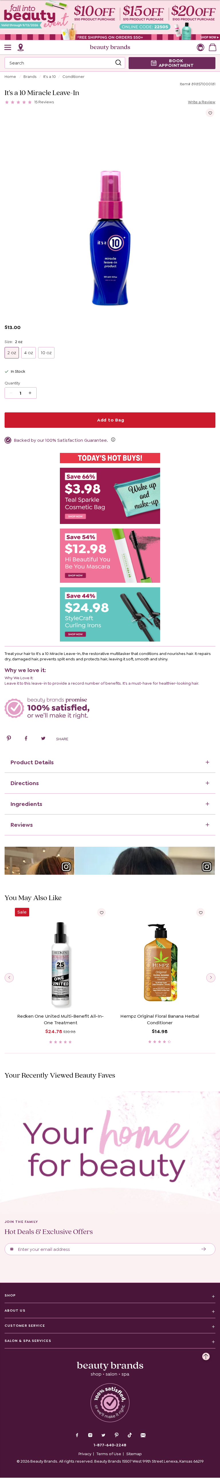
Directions (24, 783)
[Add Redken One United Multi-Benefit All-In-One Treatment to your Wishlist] (101, 912)
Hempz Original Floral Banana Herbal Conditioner (159, 1019)
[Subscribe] (203, 1249)
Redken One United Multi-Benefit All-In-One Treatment (60, 1019)
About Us (15, 1310)
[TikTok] (129, 1435)
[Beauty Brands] (110, 47)
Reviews (21, 824)
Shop (10, 1295)
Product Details (32, 762)
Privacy (84, 1453)
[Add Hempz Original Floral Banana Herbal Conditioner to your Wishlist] (200, 912)
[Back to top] (206, 1355)
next (210, 977)
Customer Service (25, 1325)
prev (9, 977)
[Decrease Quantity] (32, 393)
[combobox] (65, 62)
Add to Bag (110, 420)
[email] (143, 1435)
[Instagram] (90, 1436)
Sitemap (134, 1453)
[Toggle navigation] (8, 47)
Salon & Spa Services (28, 1340)
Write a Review (201, 101)
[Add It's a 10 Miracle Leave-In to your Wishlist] (210, 112)
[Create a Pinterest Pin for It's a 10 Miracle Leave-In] (9, 739)
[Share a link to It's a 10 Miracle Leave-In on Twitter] (43, 739)
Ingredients (26, 804)
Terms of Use (109, 1453)
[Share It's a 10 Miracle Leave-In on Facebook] (26, 739)
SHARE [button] (62, 738)
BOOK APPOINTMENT (176, 63)
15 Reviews (44, 101)
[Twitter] (103, 1436)
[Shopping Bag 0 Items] (212, 47)
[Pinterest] (116, 1436)
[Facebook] (77, 1436)
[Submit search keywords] (118, 62)
